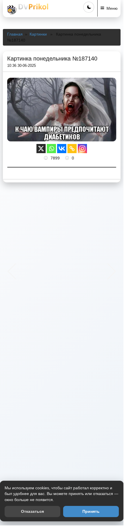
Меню (112, 8)
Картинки (38, 34)
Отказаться (32, 511)
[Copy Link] (72, 148)
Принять (91, 511)
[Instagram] (82, 148)
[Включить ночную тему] (88, 7)
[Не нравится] (67, 158)
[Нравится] (46, 158)
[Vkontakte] (61, 148)
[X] (41, 148)
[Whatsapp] (51, 148)
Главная (15, 34)
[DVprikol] (27, 9)
